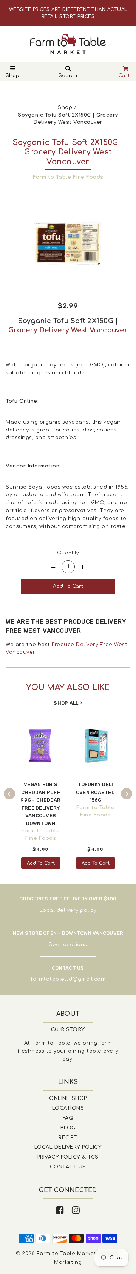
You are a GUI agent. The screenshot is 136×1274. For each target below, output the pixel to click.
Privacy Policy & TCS (68, 1157)
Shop (12, 75)
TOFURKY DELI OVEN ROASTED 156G (95, 792)
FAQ (68, 1118)
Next (126, 793)
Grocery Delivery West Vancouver (68, 330)
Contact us (68, 1167)
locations (74, 944)
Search (68, 75)
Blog (68, 1128)
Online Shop (68, 1098)
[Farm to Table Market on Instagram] (76, 1210)
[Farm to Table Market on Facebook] (60, 1210)
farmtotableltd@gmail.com (68, 979)
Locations (68, 1108)
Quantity (68, 553)
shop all (66, 703)
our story (68, 1030)
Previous (9, 793)
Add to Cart (41, 863)
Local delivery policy (68, 910)
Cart (124, 75)
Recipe (68, 1137)
